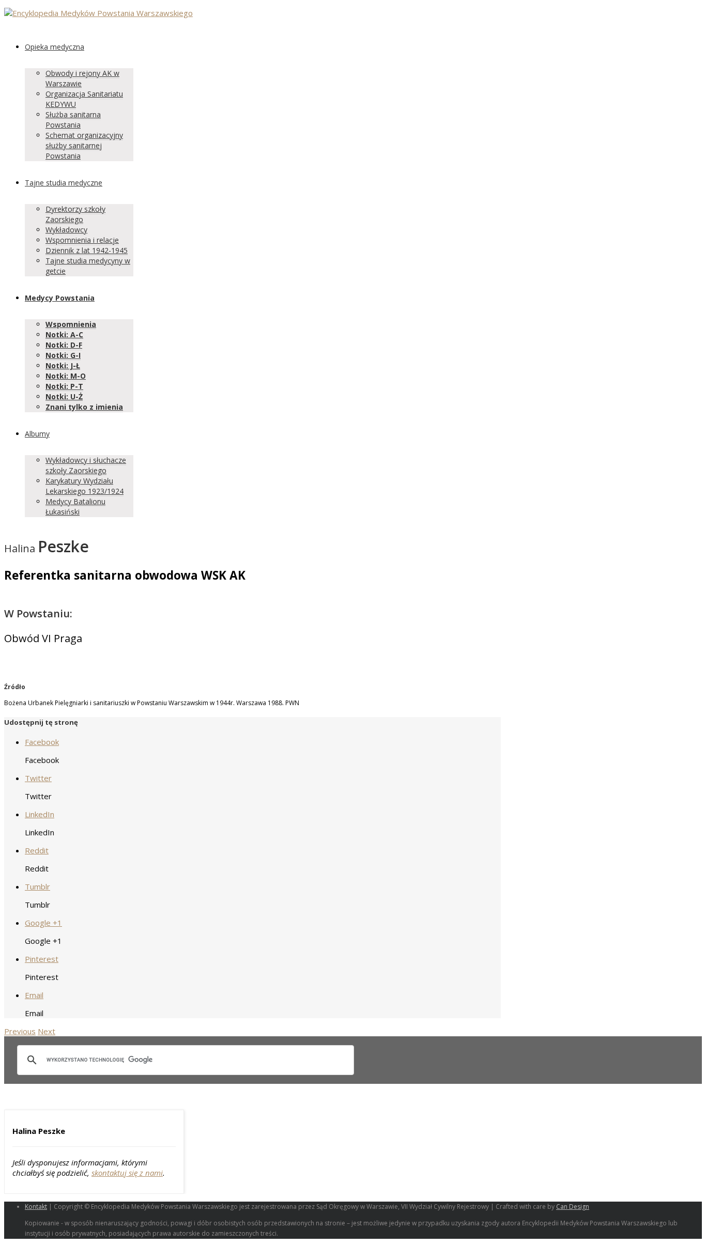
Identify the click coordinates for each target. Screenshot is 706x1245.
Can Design (572, 1206)
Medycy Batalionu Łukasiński (75, 506)
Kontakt (36, 1206)
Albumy (37, 434)
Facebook (42, 742)
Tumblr (37, 886)
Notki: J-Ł (62, 365)
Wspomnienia (70, 324)
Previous (20, 1031)
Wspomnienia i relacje (82, 240)
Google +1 (43, 922)
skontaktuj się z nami (127, 1173)
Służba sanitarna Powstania (73, 120)
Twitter (38, 778)
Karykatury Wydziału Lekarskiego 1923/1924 (84, 486)
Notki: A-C (64, 334)
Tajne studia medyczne (63, 183)
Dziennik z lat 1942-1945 (86, 250)
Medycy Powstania (60, 298)
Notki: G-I (63, 355)
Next (46, 1031)
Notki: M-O (65, 376)
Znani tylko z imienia (84, 407)
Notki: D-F (63, 345)
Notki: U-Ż (64, 396)
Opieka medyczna (54, 47)
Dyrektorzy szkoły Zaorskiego (75, 214)
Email (34, 995)
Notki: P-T (64, 386)
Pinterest (41, 959)
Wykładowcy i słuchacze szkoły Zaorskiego (85, 465)
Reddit (37, 850)
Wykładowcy (66, 230)
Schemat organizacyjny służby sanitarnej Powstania (84, 145)
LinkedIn (39, 814)
